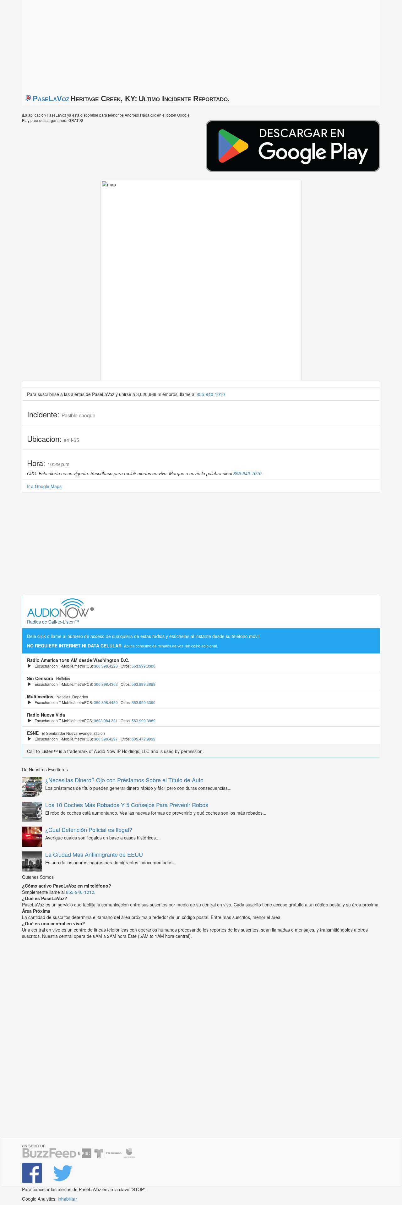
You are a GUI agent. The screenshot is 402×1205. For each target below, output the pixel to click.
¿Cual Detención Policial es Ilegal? (88, 829)
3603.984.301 (106, 720)
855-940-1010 (211, 394)
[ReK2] (63, 1173)
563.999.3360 (143, 702)
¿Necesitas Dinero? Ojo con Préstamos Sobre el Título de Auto (124, 780)
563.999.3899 (143, 684)
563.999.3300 (143, 666)
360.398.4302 (106, 684)
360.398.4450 (106, 702)
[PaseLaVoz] (32, 1173)
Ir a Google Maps (44, 486)
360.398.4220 (106, 666)
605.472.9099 (143, 738)
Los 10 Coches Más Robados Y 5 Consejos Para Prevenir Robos (126, 805)
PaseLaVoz (51, 98)
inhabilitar (67, 1199)
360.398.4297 (106, 738)
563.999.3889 (143, 720)
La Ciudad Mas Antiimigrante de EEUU (94, 854)
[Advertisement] (100, 44)
